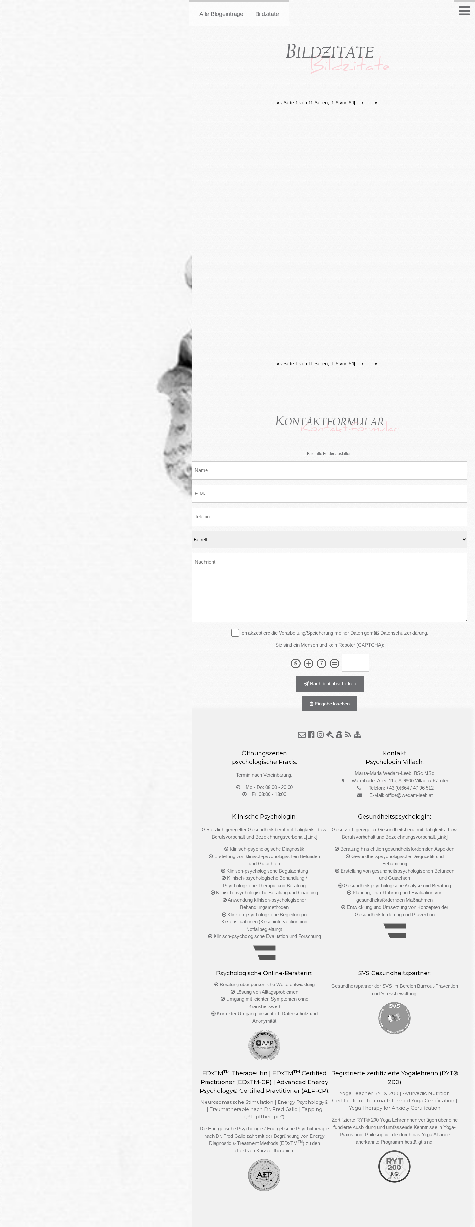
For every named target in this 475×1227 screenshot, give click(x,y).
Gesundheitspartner (352, 986)
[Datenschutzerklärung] (339, 734)
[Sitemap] (357, 734)
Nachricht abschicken (332, 683)
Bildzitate (267, 14)
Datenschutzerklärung (403, 633)
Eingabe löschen (331, 703)
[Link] (311, 837)
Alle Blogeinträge (221, 14)
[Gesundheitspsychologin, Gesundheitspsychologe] (394, 935)
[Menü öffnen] (464, 11)
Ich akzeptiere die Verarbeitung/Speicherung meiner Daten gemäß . (333, 633)
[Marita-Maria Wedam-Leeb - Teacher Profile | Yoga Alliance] (394, 1179)
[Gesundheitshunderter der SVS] (394, 1031)
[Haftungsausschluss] (330, 734)
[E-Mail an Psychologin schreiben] (302, 734)
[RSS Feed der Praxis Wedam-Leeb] (348, 734)
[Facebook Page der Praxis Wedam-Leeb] (311, 734)
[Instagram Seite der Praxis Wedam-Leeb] (320, 734)
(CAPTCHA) (369, 645)
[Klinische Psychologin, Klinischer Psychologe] (264, 957)
